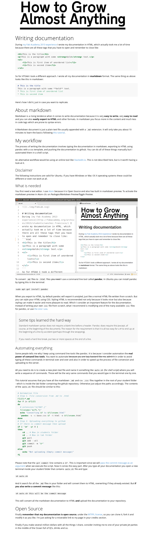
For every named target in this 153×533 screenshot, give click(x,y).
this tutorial (59, 132)
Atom (51, 191)
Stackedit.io (80, 159)
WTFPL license (95, 514)
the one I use (40, 308)
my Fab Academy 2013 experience (40, 44)
